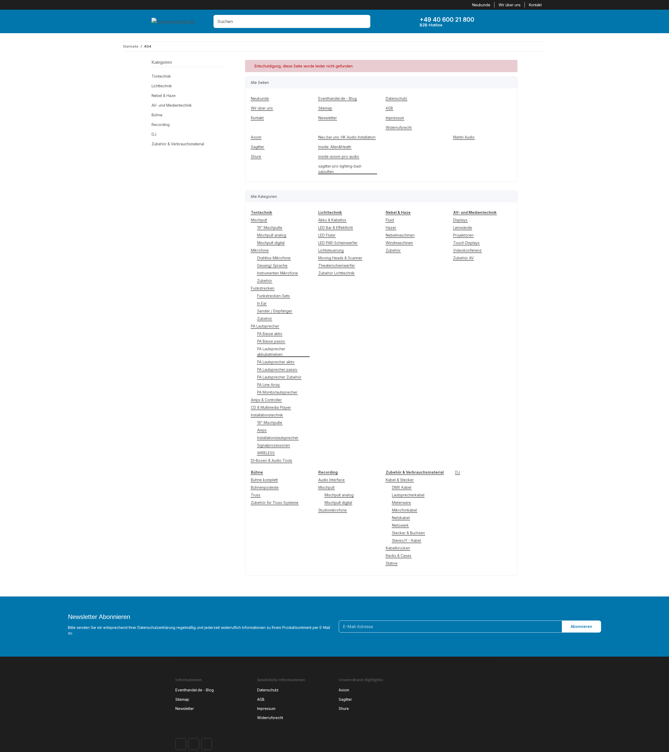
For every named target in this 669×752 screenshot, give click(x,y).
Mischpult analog (271, 235)
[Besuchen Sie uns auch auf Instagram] (193, 744)
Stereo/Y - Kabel (406, 540)
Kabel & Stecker (400, 480)
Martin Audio (464, 137)
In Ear (262, 303)
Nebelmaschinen (400, 235)
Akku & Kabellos (332, 220)
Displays (460, 220)
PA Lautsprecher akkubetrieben (271, 352)
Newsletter (327, 118)
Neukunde (481, 5)
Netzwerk (400, 525)
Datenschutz (396, 98)
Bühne (157, 115)
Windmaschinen (399, 242)
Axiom (256, 137)
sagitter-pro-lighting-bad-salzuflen (340, 169)
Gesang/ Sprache (272, 265)
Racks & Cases (398, 555)
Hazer (391, 227)
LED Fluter (327, 235)
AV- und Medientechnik (172, 105)
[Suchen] (365, 21)
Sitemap (325, 108)
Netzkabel (401, 517)
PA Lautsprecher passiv (277, 369)
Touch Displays (466, 242)
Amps (262, 430)
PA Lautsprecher (265, 326)
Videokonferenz (467, 250)
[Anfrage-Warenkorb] (504, 21)
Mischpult (259, 220)
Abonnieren (581, 626)
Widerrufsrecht (399, 127)
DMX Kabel (401, 487)
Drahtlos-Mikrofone (274, 258)
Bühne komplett (264, 480)
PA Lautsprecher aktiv (276, 362)
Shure (256, 156)
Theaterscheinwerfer (336, 265)
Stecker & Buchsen (408, 533)
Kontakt (535, 5)
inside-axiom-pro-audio (338, 156)
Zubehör (264, 280)
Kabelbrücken (398, 548)
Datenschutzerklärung (156, 627)
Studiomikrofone (332, 510)
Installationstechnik (267, 415)
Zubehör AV (463, 258)
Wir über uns (510, 5)
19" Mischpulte (269, 227)
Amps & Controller (266, 400)
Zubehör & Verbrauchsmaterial (178, 144)
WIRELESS (266, 453)
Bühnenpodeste (265, 487)
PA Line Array (268, 384)
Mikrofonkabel (404, 510)
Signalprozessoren (273, 445)
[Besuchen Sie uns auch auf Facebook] (180, 744)
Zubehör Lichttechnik (336, 273)
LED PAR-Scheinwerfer (337, 242)
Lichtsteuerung (331, 250)
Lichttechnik (162, 86)
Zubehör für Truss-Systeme (274, 502)
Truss (255, 495)
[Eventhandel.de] (173, 21)
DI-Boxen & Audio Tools (271, 460)
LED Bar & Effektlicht (335, 227)
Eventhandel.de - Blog (337, 98)
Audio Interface (331, 480)
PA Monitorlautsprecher (277, 392)
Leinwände (462, 227)
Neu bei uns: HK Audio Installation (347, 137)
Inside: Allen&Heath (334, 147)
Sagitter (257, 147)
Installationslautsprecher (277, 437)
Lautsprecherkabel (408, 495)
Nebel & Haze (164, 95)
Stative (391, 563)
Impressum (395, 118)
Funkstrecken (262, 288)
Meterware (401, 502)
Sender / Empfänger (274, 311)
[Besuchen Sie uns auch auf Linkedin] (206, 744)
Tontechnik (161, 76)
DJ (457, 472)
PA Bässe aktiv (269, 333)
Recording (161, 124)
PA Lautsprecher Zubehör (279, 377)
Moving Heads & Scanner (340, 258)
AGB (389, 108)
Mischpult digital (271, 242)
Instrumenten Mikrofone (277, 273)
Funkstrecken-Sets (273, 296)
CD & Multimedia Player (271, 407)
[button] (488, 21)
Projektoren (463, 235)
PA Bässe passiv (271, 341)
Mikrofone (260, 250)
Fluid (390, 220)
